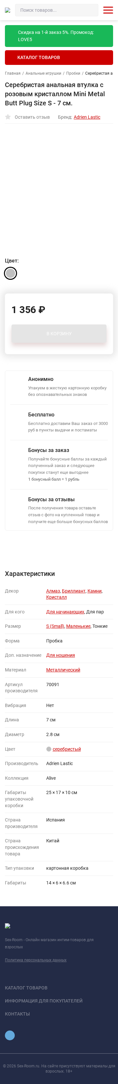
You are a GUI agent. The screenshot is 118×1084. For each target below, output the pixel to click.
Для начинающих (65, 611)
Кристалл (56, 597)
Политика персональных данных (36, 960)
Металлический (63, 669)
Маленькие (78, 626)
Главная (13, 73)
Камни (95, 591)
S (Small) (55, 626)
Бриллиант (74, 591)
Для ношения (60, 655)
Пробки (73, 73)
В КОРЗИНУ (59, 333)
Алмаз (53, 591)
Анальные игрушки (43, 73)
